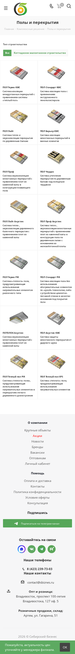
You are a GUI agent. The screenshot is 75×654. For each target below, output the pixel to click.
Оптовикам (37, 458)
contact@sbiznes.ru (40, 582)
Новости (37, 441)
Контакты (38, 486)
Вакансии (37, 452)
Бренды (37, 447)
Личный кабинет (37, 464)
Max (22, 549)
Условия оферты (37, 497)
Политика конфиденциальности (37, 492)
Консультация (37, 503)
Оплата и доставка (37, 481)
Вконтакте (32, 549)
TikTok (52, 549)
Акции (37, 436)
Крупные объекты (37, 430)
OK (65, 647)
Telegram (42, 549)
